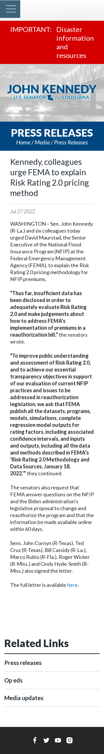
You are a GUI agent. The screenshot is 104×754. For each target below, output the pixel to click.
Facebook (35, 740)
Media (42, 142)
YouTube (58, 740)
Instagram (69, 740)
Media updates (23, 697)
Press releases (71, 142)
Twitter (46, 740)
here (72, 585)
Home (23, 142)
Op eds (13, 680)
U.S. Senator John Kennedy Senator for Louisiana (52, 93)
